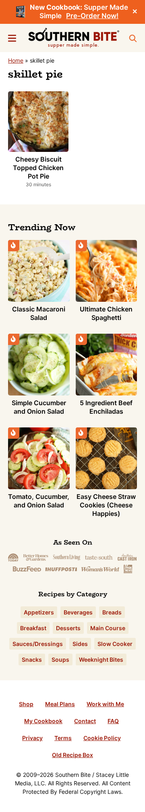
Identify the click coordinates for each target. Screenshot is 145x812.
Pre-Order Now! (92, 16)
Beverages (78, 612)
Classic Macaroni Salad (38, 313)
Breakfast (33, 628)
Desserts (68, 628)
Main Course (107, 628)
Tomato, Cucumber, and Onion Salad (38, 500)
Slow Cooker (115, 643)
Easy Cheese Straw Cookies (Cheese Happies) (106, 504)
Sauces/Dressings (37, 643)
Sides (80, 643)
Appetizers (39, 612)
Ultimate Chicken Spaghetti (106, 313)
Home (15, 60)
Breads (112, 612)
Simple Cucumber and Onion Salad (39, 407)
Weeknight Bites (101, 659)
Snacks (32, 659)
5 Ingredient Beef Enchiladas (106, 407)
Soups (60, 659)
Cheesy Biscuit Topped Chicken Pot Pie (38, 167)
